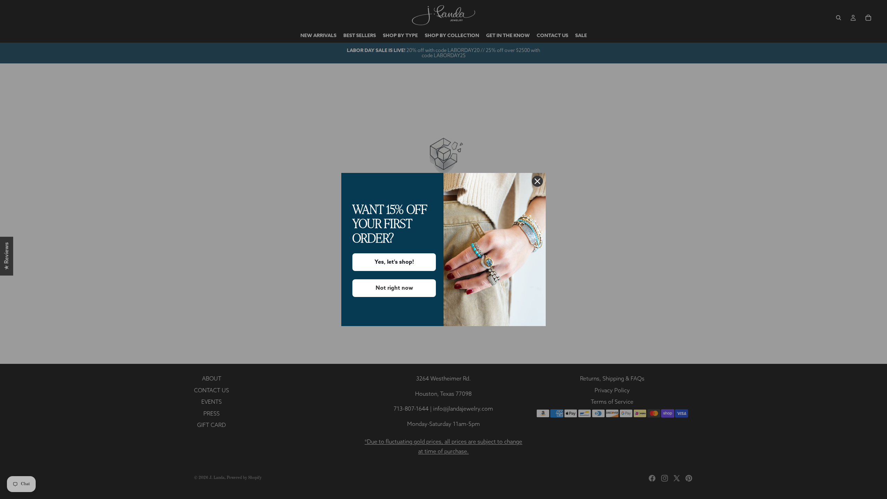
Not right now (394, 288)
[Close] (537, 181)
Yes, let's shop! (394, 262)
